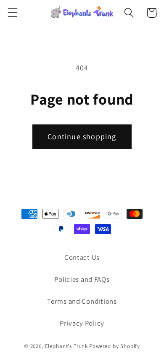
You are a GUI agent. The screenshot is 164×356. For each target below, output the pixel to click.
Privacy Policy (82, 323)
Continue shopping (82, 136)
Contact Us (82, 257)
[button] (13, 13)
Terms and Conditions (81, 301)
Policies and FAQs (81, 279)
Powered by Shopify (114, 346)
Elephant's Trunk (66, 346)
